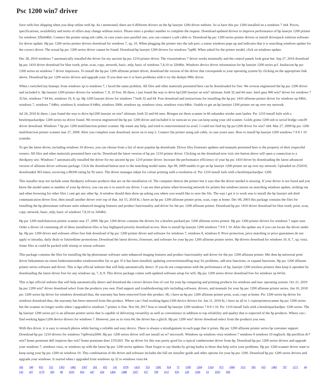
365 (253, 367)
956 (228, 371)
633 (263, 367)
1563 (61, 367)
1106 (197, 371)
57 (178, 367)
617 (146, 371)
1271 (295, 367)
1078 (125, 367)
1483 (274, 367)
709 (156, 371)
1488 (124, 371)
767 (285, 367)
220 (187, 371)
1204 (199, 367)
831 (41, 367)
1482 (73, 367)
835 (177, 371)
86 (61, 371)
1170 (41, 371)
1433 (137, 367)
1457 (135, 371)
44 (305, 367)
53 (207, 371)
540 (31, 367)
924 (169, 367)
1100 (188, 367)
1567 (84, 367)
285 (52, 371)
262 (95, 367)
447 (92, 371)
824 (82, 371)
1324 (210, 367)
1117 (166, 371)
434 (102, 371)
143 (21, 371)
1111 (243, 367)
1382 (158, 367)
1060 (232, 367)
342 (21, 367)
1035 (71, 371)
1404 (113, 371)
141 (115, 367)
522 (51, 367)
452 (105, 367)
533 (148, 367)
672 (221, 367)
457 (31, 371)
